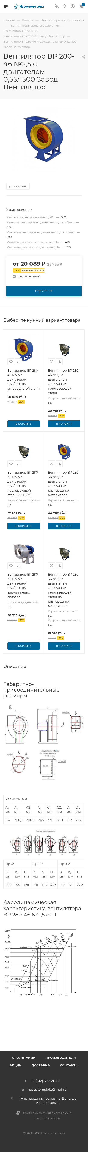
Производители (60, 1057)
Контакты (69, 1065)
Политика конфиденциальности (47, 1112)
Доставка (41, 1065)
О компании (24, 1057)
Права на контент (47, 1118)
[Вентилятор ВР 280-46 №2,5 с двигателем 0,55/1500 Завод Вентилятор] (44, 139)
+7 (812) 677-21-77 (45, 1081)
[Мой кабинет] (73, 7)
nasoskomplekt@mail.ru (47, 1089)
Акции (16, 1065)
